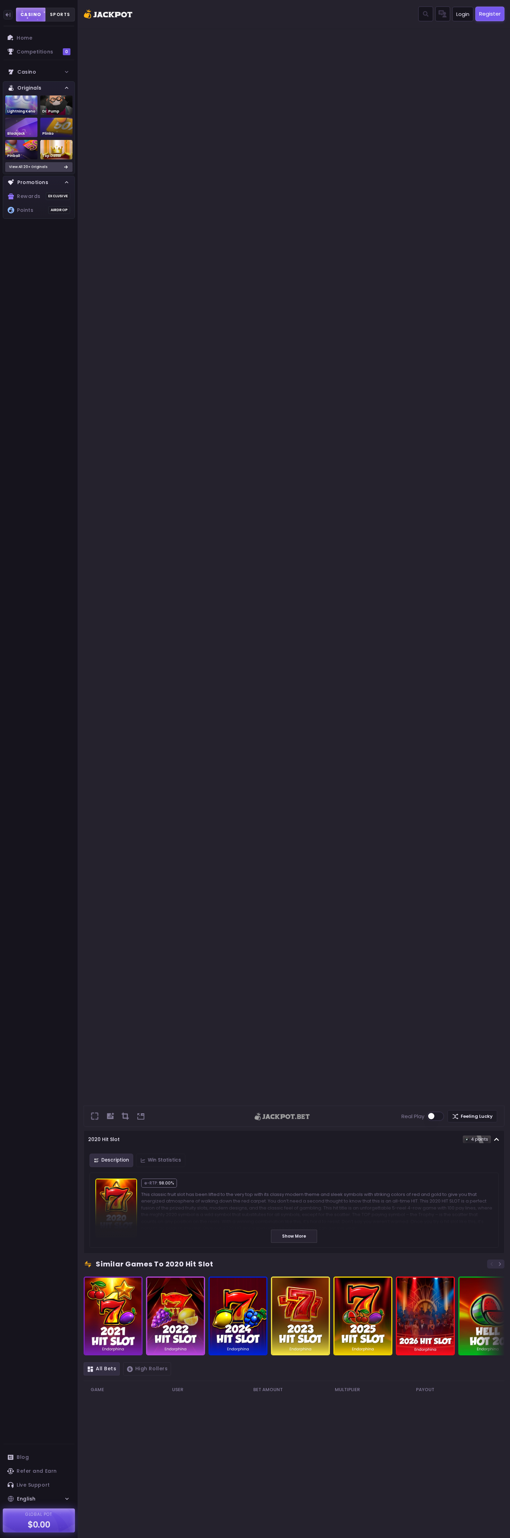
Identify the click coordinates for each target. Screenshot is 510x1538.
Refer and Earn (37, 1471)
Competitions (42, 51)
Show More (294, 1236)
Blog (23, 1457)
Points (42, 210)
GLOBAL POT (39, 1514)
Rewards (42, 196)
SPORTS (60, 14)
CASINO (31, 14)
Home (24, 37)
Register (490, 13)
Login (462, 14)
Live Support (33, 1484)
